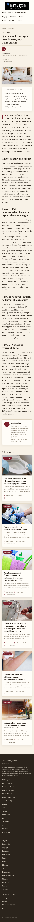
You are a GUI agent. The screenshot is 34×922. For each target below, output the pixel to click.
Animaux (5, 822)
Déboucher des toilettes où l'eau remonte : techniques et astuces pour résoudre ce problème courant (15, 627)
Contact (5, 901)
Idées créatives (7, 783)
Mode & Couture (7, 13)
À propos (19, 441)
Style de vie (6, 815)
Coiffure (5, 804)
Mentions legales (8, 905)
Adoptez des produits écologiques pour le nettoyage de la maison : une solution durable (13, 576)
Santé (4, 825)
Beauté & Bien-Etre (8, 21)
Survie (4, 886)
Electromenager (8, 875)
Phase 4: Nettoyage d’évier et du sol (17, 107)
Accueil (4, 28)
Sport (4, 858)
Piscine (4, 861)
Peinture (5, 818)
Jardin (19, 21)
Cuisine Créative (8, 790)
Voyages (5, 17)
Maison (21, 17)
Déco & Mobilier (20, 13)
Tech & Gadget (7, 801)
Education (6, 872)
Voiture (5, 889)
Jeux (3, 868)
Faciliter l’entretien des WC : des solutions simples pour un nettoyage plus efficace (15, 481)
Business (13, 17)
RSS (3, 908)
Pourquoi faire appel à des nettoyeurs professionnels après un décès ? (15, 725)
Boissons (5, 882)
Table (4, 808)
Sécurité (5, 879)
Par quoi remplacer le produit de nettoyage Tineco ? (16, 528)
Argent (4, 841)
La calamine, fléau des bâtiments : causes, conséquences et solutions (14, 677)
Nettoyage (11, 28)
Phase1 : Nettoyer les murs (15, 93)
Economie (6, 844)
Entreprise (6, 854)
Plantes (5, 865)
